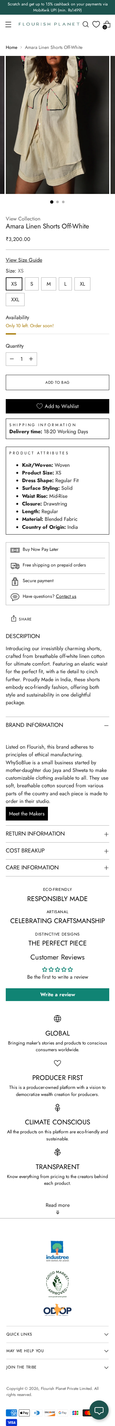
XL (82, 284)
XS (14, 284)
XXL (15, 299)
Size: (15, 270)
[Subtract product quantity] (12, 359)
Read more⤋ (58, 1208)
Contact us (66, 596)
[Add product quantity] (31, 359)
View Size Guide (24, 260)
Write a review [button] (57, 994)
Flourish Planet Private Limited (66, 1388)
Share (25, 619)
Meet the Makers (27, 813)
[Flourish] (49, 24)
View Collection (23, 218)
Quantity (15, 346)
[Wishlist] (96, 24)
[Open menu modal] (8, 24)
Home (11, 47)
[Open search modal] (85, 24)
